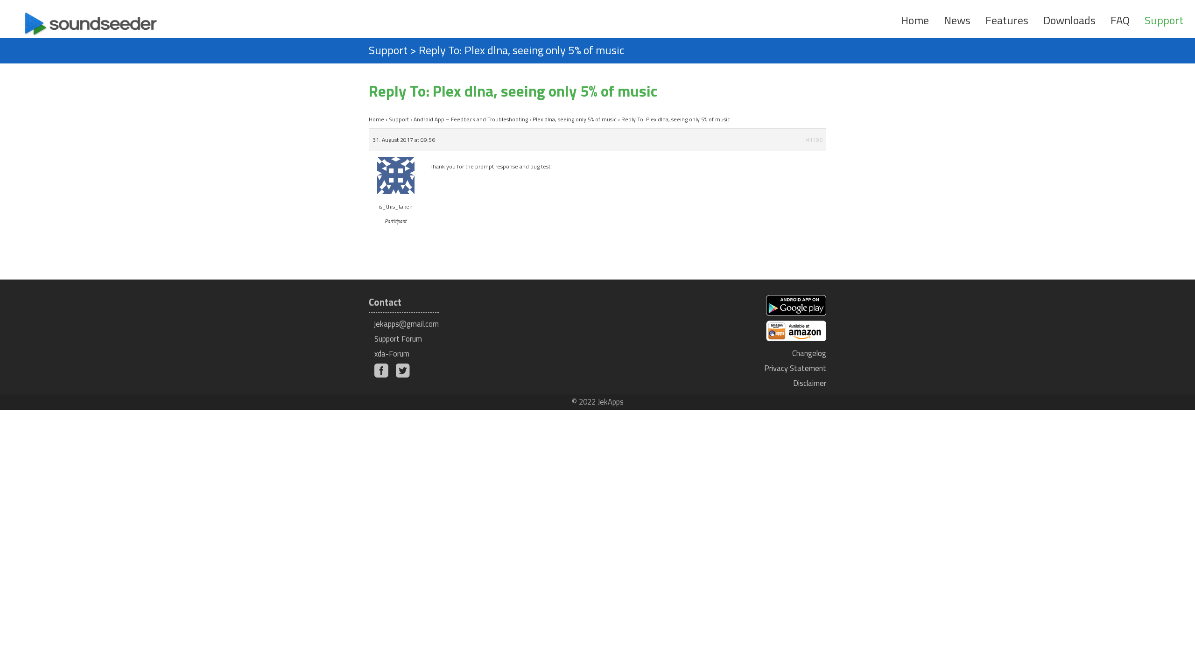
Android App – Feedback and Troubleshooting (471, 119)
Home (915, 20)
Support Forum (398, 338)
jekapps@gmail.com (406, 323)
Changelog (809, 353)
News (957, 20)
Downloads (1069, 20)
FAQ (1120, 20)
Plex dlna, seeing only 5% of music (575, 119)
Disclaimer (809, 383)
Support (1164, 20)
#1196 (814, 139)
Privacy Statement (795, 368)
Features (1006, 20)
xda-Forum (391, 353)
